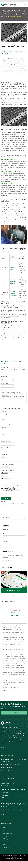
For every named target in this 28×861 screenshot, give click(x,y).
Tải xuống (8, 560)
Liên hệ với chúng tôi (6, 690)
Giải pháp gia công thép (15, 16)
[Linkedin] (5, 748)
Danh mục (10, 14)
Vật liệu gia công (5, 16)
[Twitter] (3, 748)
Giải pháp (16, 14)
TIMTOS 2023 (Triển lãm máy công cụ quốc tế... (14, 804)
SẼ (3, 533)
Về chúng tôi (6, 830)
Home (4, 14)
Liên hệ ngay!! (14, 712)
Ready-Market (20, 858)
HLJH (4, 537)
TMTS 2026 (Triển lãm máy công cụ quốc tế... (13, 789)
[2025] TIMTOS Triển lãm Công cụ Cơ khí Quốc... (12, 796)
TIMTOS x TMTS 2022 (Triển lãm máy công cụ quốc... (13, 811)
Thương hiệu (6, 836)
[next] (25, 349)
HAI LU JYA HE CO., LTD (16, 855)
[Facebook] (1, 748)
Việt (26, 1)
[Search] (25, 518)
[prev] (2, 349)
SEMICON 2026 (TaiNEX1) (7, 783)
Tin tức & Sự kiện (7, 833)
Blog (4, 841)
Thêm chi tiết (14, 615)
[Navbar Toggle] (25, 4)
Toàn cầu (5, 844)
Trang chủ (5, 827)
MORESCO (5, 529)
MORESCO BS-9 (13, 268)
